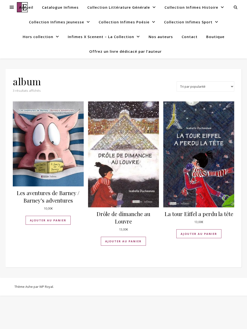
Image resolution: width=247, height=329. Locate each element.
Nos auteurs (161, 36)
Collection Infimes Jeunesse (56, 22)
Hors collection (38, 36)
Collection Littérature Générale (118, 7)
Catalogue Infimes (60, 7)
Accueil (26, 7)
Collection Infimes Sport (188, 22)
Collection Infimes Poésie (124, 22)
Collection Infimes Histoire (191, 7)
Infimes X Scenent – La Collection (101, 36)
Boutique (215, 36)
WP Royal (46, 286)
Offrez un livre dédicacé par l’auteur (125, 51)
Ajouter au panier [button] (48, 220)
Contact (190, 36)
